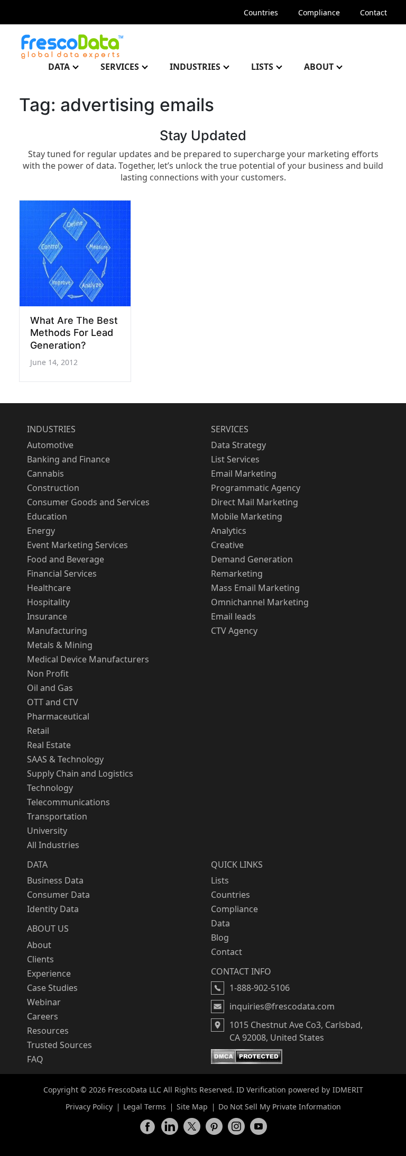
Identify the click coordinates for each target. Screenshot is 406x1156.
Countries (261, 12)
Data (59, 66)
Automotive (50, 445)
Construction (53, 488)
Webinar (44, 1002)
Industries (195, 66)
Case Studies (52, 988)
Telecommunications (68, 802)
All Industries (53, 845)
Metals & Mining (60, 645)
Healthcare (49, 588)
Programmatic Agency (255, 488)
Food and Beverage (65, 559)
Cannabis (45, 473)
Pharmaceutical (58, 716)
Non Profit (48, 673)
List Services (235, 459)
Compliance (319, 12)
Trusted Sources (59, 1045)
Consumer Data (58, 894)
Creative (227, 545)
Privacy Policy (89, 1107)
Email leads (233, 616)
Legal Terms (144, 1107)
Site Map (192, 1107)
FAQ (35, 1059)
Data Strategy (238, 445)
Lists (262, 66)
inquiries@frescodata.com (282, 1006)
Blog (220, 937)
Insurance (47, 616)
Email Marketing (243, 473)
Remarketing (237, 573)
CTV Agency (234, 630)
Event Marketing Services (77, 545)
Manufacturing (57, 630)
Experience (49, 973)
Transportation (57, 816)
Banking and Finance (68, 459)
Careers (42, 1016)
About (319, 66)
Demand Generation (252, 559)
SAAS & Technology (65, 759)
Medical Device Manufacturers (88, 659)
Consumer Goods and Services (88, 502)
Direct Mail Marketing (254, 502)
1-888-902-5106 (259, 988)
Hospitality (48, 602)
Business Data (55, 880)
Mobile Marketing (246, 516)
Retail (38, 730)
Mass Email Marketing (255, 588)
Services (119, 66)
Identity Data (53, 909)
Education (47, 516)
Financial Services (62, 573)
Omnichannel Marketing (260, 602)
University (47, 830)
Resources (48, 1030)
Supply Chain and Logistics (80, 773)
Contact (373, 12)
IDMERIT (348, 1090)
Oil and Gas (50, 688)
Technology (50, 788)
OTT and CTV (52, 702)
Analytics (228, 530)
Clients (40, 959)
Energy (41, 530)
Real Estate (49, 745)
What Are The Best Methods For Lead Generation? (74, 333)
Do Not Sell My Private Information (279, 1107)
